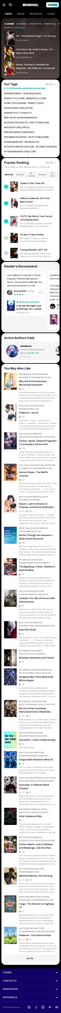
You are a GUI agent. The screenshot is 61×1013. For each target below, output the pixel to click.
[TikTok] (36, 1007)
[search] (10, 5)
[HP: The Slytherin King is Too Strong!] (30, 37)
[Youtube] (56, 1007)
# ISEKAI (21, 24)
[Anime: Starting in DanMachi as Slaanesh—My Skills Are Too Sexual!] (30, 67)
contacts (9, 981)
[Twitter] (49, 1007)
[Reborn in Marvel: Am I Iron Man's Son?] (30, 203)
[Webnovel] (30, 5)
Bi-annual (31, 174)
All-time (52, 174)
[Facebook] (43, 1007)
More (50, 84)
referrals (10, 997)
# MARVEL (49, 24)
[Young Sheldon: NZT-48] (30, 253)
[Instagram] (29, 1007)
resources (10, 989)
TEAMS (7, 972)
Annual (42, 174)
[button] (8, 14)
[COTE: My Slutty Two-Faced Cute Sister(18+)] (30, 221)
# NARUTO (34, 24)
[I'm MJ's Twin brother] (30, 237)
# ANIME (9, 24)
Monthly (9, 174)
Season (20, 174)
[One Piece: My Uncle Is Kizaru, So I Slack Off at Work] (30, 52)
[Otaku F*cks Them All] (30, 186)
